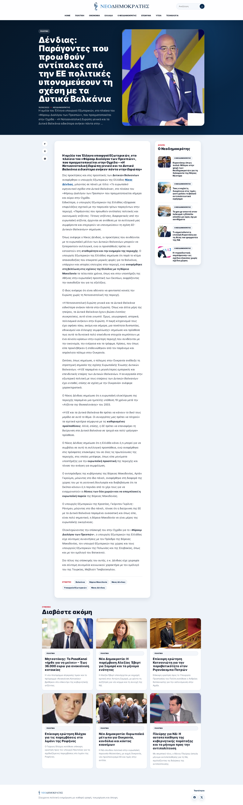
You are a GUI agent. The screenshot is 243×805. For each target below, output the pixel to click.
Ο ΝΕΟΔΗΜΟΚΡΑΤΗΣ (127, 15)
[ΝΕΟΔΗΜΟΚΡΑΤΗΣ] (121, 6)
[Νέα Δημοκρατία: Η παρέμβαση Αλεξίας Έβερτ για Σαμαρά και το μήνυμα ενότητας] (121, 633)
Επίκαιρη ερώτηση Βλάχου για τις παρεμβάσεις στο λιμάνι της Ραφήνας (65, 737)
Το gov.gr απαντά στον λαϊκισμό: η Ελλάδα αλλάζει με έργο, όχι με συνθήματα (185, 215)
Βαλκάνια (80, 582)
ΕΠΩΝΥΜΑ (146, 15)
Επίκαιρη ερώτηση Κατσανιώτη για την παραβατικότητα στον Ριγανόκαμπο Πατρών (170, 664)
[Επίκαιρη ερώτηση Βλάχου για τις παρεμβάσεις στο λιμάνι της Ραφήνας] (67, 708)
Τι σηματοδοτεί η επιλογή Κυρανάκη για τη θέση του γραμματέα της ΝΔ (185, 236)
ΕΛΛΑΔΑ (109, 15)
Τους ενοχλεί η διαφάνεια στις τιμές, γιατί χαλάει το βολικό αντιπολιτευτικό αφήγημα (184, 193)
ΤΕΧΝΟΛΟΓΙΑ (172, 15)
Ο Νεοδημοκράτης (182, 158)
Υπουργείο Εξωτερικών (75, 588)
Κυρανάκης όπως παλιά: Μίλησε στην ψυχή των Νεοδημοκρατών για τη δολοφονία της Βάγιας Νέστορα (185, 169)
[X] (201, 797)
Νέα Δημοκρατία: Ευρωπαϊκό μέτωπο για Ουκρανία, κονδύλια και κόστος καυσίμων (121, 739)
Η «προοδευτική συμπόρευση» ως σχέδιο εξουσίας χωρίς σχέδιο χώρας (185, 256)
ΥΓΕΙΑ (158, 15)
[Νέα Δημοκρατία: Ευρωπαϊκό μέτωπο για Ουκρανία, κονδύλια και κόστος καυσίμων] (121, 708)
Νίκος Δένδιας (118, 582)
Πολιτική (44, 31)
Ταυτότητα (199, 790)
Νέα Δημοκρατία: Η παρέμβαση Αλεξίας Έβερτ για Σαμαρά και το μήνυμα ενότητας (120, 664)
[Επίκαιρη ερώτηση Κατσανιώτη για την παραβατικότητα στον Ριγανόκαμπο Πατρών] (175, 633)
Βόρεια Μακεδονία (98, 582)
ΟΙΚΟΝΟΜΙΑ (94, 15)
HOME (67, 15)
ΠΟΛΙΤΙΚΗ (79, 15)
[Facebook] (194, 797)
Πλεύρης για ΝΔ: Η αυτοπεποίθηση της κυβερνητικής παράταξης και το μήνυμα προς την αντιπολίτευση (173, 741)
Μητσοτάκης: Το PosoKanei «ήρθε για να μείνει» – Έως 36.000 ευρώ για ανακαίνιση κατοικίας (67, 664)
